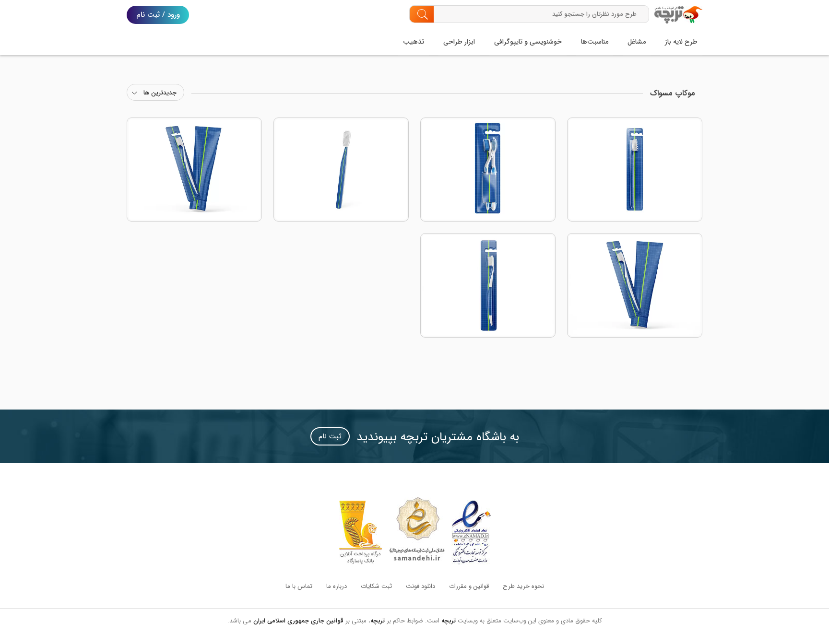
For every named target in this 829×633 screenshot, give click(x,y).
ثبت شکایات (376, 586)
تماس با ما (298, 586)
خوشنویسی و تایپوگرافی (528, 41)
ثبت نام (330, 436)
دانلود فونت (420, 586)
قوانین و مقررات (469, 586)
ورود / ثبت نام (158, 15)
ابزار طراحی (459, 41)
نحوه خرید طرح (523, 586)
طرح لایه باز (681, 41)
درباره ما (336, 586)
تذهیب (413, 41)
